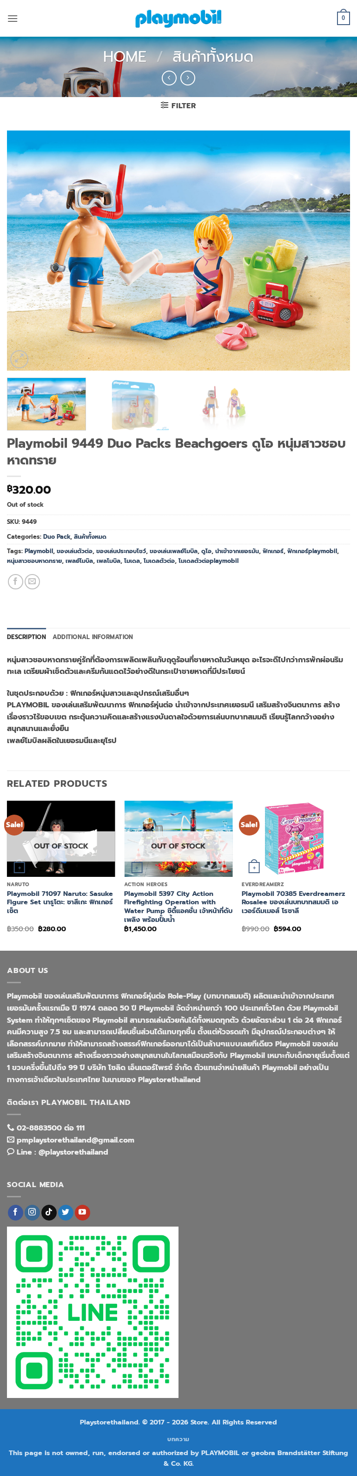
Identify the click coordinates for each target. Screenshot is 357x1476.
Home (124, 57)
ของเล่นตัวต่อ (75, 551)
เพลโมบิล (108, 560)
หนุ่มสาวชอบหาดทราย (34, 560)
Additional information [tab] (93, 637)
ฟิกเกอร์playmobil (312, 551)
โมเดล (132, 560)
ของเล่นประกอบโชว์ (121, 551)
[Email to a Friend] (32, 581)
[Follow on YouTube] (82, 1213)
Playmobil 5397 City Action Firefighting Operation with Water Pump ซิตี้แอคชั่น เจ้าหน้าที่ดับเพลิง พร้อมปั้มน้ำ (178, 906)
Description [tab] (26, 637)
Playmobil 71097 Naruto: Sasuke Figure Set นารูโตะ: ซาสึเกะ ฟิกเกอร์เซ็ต (60, 902)
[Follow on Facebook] (15, 1213)
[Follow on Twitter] (65, 1213)
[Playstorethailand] (178, 18)
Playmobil (39, 551)
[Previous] (25, 250)
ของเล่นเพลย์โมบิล (174, 551)
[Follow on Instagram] (32, 1213)
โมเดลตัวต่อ (159, 560)
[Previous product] (187, 78)
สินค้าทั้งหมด (213, 57)
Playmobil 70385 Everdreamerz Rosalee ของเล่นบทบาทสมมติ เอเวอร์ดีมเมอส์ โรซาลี (293, 902)
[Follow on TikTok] (49, 1213)
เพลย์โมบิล (79, 560)
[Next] (331, 250)
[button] (12, 18)
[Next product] (169, 78)
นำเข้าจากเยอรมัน (237, 551)
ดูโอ (206, 551)
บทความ (178, 1439)
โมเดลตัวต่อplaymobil (208, 560)
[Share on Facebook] (15, 581)
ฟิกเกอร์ (273, 551)
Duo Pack (56, 536)
